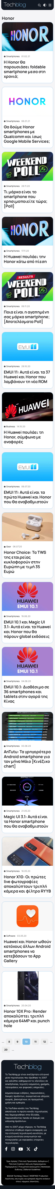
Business (10, 426)
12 (44, 1041)
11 (35, 1041)
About (25, 1176)
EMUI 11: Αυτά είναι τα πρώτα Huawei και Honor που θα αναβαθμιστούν (27, 496)
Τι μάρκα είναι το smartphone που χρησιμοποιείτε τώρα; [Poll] (25, 199)
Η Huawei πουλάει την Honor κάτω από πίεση (25, 259)
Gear (8, 546)
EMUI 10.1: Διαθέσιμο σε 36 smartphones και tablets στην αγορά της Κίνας (26, 694)
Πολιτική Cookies (16, 1164)
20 (5, 1049)
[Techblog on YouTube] (20, 1148)
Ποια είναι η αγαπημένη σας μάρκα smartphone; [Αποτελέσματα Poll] (27, 316)
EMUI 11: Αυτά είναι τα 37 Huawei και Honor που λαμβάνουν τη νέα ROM (27, 376)
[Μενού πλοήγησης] (50, 5)
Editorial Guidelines (32, 1169)
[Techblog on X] (28, 1148)
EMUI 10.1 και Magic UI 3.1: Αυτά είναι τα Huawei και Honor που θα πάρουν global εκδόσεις (27, 629)
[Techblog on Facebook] (6, 1148)
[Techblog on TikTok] (36, 1148)
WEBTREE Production (39, 1176)
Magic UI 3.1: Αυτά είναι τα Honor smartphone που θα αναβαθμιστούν (26, 821)
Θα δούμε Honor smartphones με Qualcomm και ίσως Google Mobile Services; (27, 134)
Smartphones (13, 56)
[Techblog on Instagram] (13, 1148)
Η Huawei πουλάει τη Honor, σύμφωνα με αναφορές (24, 436)
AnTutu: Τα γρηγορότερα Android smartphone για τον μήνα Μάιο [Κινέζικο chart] (27, 759)
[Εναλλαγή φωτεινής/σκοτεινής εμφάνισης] (44, 5)
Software (10, 935)
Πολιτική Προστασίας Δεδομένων (33, 1161)
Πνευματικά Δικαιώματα (29, 1167)
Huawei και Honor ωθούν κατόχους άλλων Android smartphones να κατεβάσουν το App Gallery (27, 951)
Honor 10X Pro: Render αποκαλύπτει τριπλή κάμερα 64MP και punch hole (27, 1018)
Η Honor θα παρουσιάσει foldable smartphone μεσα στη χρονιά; (25, 69)
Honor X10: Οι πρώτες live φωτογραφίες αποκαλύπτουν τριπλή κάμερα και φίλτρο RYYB (27, 884)
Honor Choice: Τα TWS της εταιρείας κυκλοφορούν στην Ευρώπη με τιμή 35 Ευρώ (25, 561)
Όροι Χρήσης (11, 1161)
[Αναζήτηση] (39, 5)
